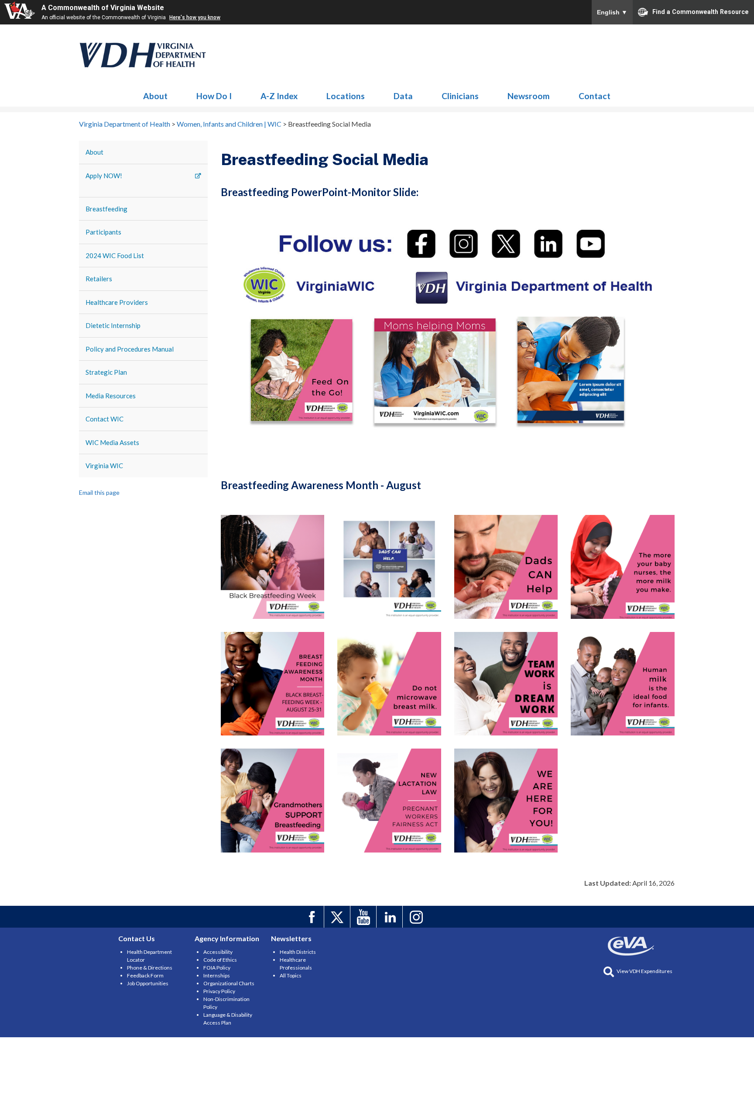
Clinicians (460, 96)
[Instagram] (417, 917)
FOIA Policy (216, 967)
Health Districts (298, 952)
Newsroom (528, 96)
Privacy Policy (219, 991)
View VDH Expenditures (644, 971)
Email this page (99, 492)
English (612, 12)
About (155, 96)
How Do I (214, 96)
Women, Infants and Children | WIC (143, 55)
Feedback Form (145, 975)
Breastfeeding (106, 209)
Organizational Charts (228, 983)
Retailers (99, 279)
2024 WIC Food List (115, 255)
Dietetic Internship (113, 325)
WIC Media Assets (112, 442)
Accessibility (218, 952)
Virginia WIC (104, 465)
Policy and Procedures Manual (130, 349)
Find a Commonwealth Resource (700, 11)
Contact (594, 96)
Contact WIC (104, 419)
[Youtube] (365, 917)
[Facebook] (312, 917)
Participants (103, 232)
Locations (345, 96)
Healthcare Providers (117, 302)
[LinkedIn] (391, 917)
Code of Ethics (220, 959)
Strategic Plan (106, 372)
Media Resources (111, 396)
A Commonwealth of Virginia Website (102, 7)
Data (403, 96)
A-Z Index (279, 96)
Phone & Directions (149, 967)
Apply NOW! (104, 175)
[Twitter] (338, 917)
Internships (216, 975)
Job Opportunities (147, 983)
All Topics (291, 975)
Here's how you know (194, 17)
